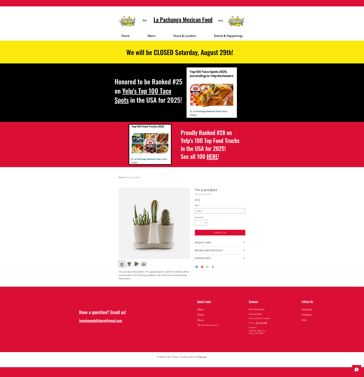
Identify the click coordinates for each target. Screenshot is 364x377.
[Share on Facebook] (196, 267)
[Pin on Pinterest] (202, 267)
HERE (212, 156)
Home (122, 177)
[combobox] (220, 211)
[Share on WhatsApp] (207, 267)
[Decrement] (197, 222)
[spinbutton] (201, 222)
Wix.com (203, 357)
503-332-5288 (261, 323)
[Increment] (205, 222)
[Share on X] (213, 267)
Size (197, 205)
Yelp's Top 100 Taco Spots (143, 95)
